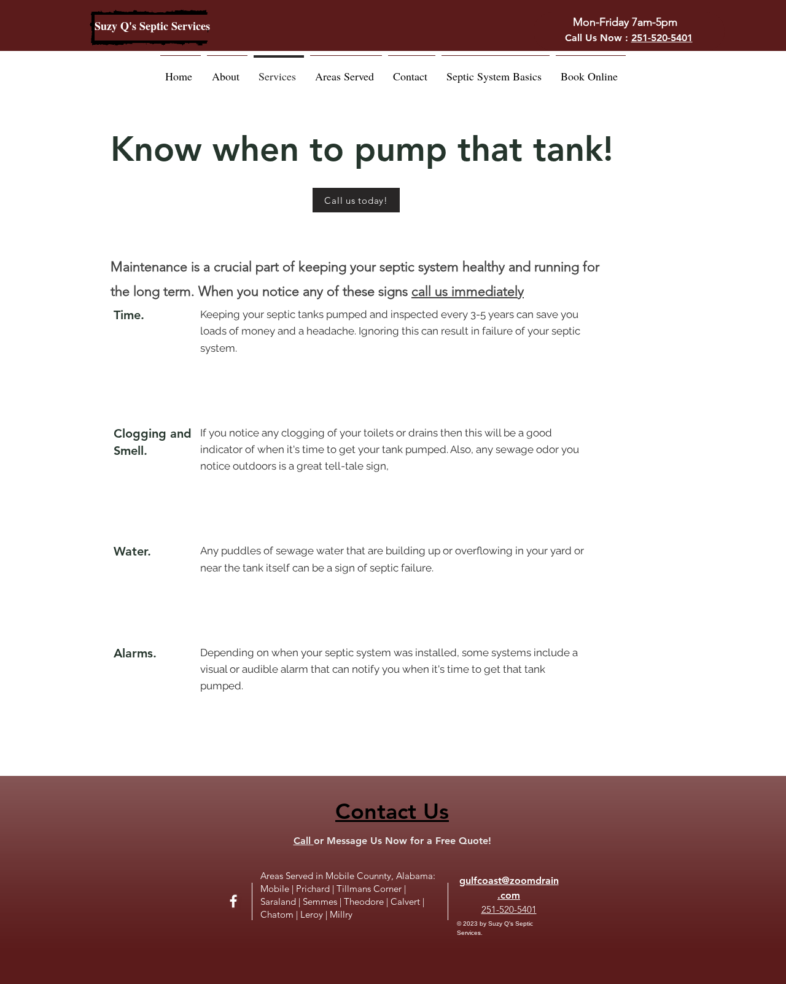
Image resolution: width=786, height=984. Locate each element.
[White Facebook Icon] (233, 901)
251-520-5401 (662, 38)
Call (304, 840)
